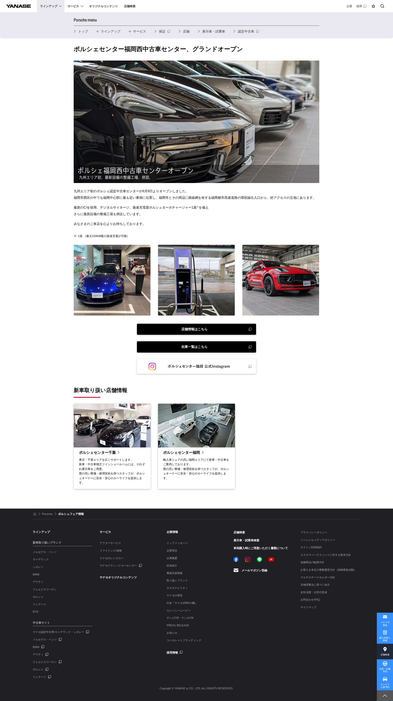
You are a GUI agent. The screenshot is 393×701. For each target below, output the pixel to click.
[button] (373, 6)
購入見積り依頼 (385, 639)
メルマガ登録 (385, 623)
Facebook (236, 559)
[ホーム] (34, 514)
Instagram (247, 559)
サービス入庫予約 (385, 685)
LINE (259, 559)
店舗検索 (385, 654)
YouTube (271, 559)
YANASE (18, 6)
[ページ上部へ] (385, 695)
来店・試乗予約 (385, 670)
